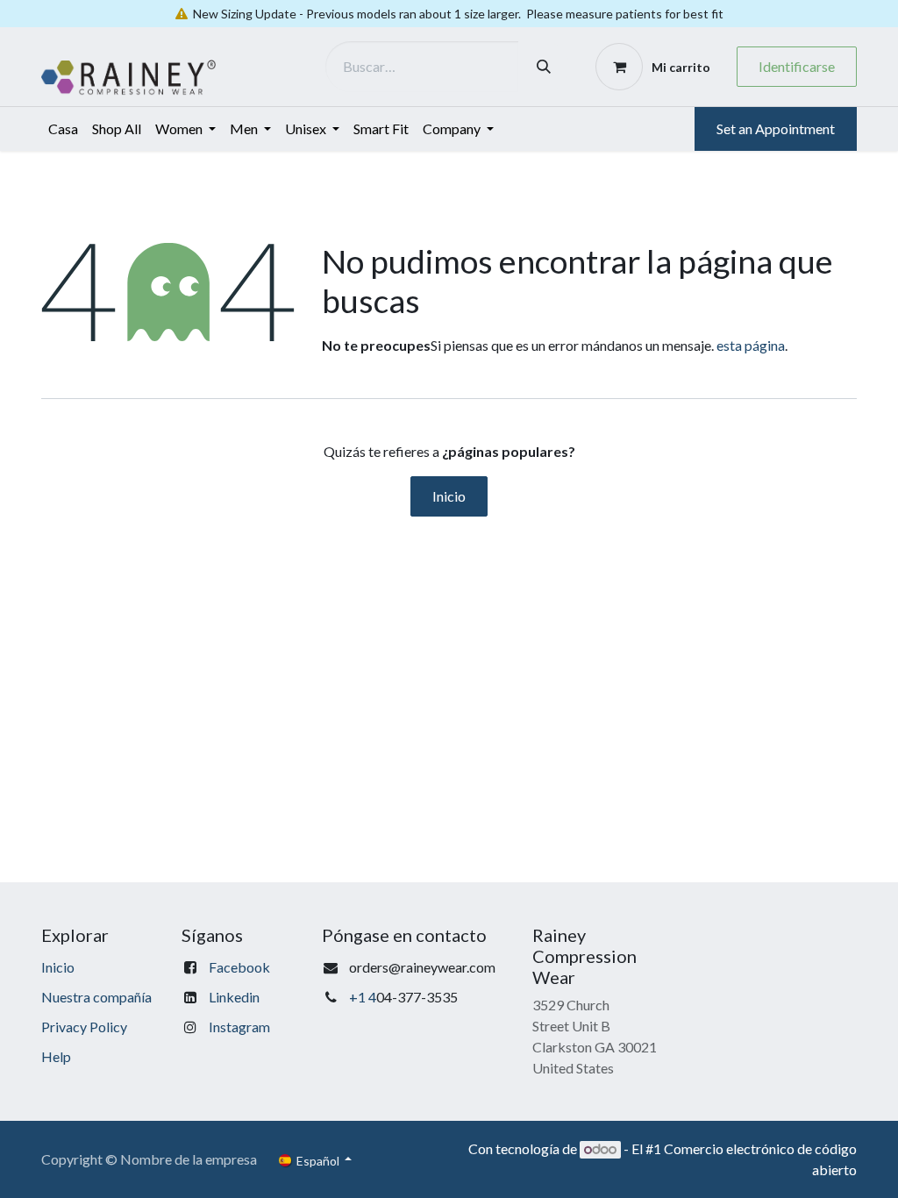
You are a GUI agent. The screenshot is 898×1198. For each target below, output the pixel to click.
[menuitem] (63, 128)
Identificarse (797, 66)
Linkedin (234, 996)
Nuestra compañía (96, 996)
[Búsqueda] (543, 66)
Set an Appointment (775, 128)
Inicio (449, 496)
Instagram (239, 1026)
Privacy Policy (84, 1026)
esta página (750, 345)
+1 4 (362, 996)
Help (56, 1056)
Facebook (239, 967)
